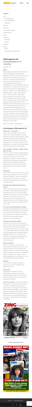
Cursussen (6, 28)
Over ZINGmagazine (8, 18)
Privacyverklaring (18, 400)
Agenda (5, 25)
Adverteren (6, 37)
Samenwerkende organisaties (12, 51)
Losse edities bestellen (9, 30)
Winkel (5, 35)
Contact (5, 46)
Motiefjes (6, 42)
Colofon (10, 400)
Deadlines (5, 44)
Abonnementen (7, 32)
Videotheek (7, 23)
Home (4, 16)
